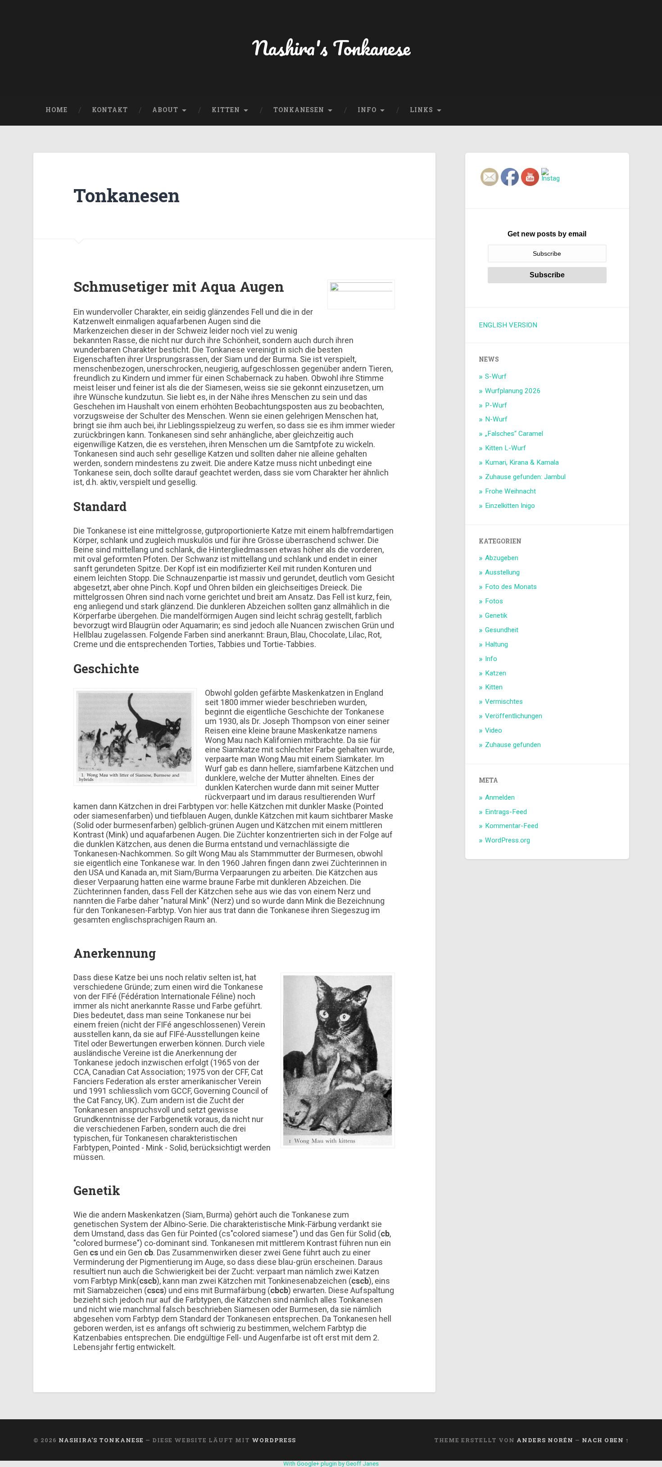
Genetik (496, 615)
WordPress (274, 1440)
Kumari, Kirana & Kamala (522, 462)
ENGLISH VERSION (508, 325)
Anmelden (500, 797)
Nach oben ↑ (605, 1440)
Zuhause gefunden (513, 745)
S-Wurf (496, 376)
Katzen (495, 673)
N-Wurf (496, 419)
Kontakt (110, 110)
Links (421, 110)
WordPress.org (507, 840)
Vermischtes (504, 701)
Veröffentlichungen (513, 716)
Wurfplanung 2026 (513, 391)
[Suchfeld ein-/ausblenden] (614, 110)
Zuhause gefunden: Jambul (525, 477)
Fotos (494, 601)
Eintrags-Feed (506, 812)
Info (367, 110)
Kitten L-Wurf (505, 448)
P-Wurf (496, 405)
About (165, 110)
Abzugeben (501, 558)
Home (56, 110)
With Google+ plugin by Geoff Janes (331, 1463)
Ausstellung (502, 572)
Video (493, 730)
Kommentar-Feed (511, 826)
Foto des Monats (511, 587)
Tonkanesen (298, 110)
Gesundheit (501, 630)
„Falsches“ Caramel (514, 434)
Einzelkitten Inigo (510, 506)
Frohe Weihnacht (510, 491)
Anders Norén (545, 1440)
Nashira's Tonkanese (331, 47)
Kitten (226, 110)
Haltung (496, 644)
